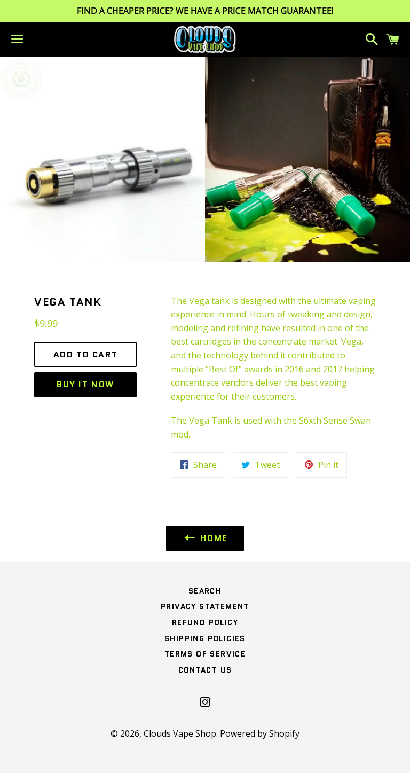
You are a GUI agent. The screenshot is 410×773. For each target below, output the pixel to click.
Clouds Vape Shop (180, 733)
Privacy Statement (205, 606)
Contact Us (205, 670)
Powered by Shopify (259, 733)
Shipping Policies (205, 638)
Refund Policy (205, 622)
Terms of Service (205, 654)
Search (205, 590)
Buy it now (85, 384)
